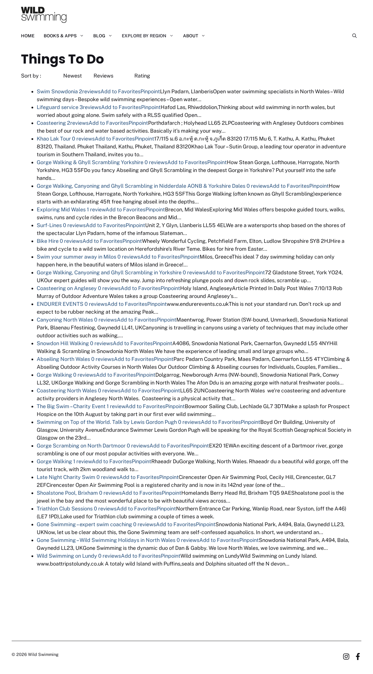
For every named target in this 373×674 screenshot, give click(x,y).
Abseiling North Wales (63, 359)
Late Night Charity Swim (66, 477)
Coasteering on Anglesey (67, 288)
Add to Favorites (120, 91)
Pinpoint (150, 91)
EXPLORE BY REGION (144, 35)
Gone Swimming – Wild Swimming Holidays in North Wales (106, 540)
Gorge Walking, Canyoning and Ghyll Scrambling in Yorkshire (109, 272)
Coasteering (51, 123)
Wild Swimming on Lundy (67, 556)
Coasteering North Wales (67, 390)
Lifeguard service (57, 107)
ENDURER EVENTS (60, 304)
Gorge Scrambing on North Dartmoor (81, 446)
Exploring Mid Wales (61, 209)
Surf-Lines (49, 225)
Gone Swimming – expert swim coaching (84, 524)
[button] (352, 36)
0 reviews (83, 139)
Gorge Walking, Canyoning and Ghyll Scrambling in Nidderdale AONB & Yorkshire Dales (141, 186)
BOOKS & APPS (60, 35)
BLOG (99, 35)
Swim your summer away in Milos (76, 257)
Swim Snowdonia (57, 91)
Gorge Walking (54, 375)
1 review (96, 209)
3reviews (90, 107)
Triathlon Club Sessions (65, 509)
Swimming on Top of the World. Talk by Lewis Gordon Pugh (107, 422)
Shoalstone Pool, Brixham (67, 493)
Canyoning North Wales (65, 320)
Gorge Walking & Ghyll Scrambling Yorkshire (90, 162)
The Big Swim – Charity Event (71, 406)
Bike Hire (48, 241)
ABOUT (190, 35)
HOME (27, 35)
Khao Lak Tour (54, 139)
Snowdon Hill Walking (63, 343)
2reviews (90, 91)
